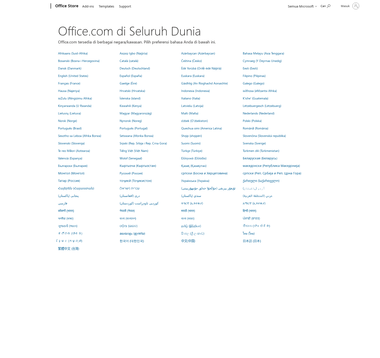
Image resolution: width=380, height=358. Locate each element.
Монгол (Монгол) (71, 173)
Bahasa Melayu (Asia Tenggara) (263, 53)
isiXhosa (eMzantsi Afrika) (260, 90)
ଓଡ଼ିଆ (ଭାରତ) (128, 226)
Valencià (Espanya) (70, 158)
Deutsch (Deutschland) (135, 68)
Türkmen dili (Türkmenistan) (261, 150)
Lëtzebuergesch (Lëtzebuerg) (262, 105)
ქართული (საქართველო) (261, 180)
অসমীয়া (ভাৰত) (65, 218)
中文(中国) (188, 241)
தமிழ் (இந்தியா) (191, 226)
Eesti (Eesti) (250, 68)
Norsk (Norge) (67, 120)
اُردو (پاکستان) (254, 188)
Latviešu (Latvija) (192, 105)
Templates (106, 6)
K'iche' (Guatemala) (255, 98)
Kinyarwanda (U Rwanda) (74, 105)
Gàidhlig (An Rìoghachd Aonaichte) (204, 83)
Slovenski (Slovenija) (71, 143)
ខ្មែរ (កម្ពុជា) (70, 241)
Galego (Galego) (253, 83)
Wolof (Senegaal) (131, 158)
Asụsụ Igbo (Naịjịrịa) (134, 53)
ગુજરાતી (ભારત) (67, 226)
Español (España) (131, 75)
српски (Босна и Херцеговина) (204, 173)
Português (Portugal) (134, 128)
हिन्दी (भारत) (249, 211)
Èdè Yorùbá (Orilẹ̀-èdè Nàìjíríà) (201, 68)
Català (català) (129, 60)
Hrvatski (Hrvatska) (132, 90)
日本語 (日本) (252, 241)
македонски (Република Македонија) (271, 165)
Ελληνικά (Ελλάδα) (193, 158)
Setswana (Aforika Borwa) (136, 135)
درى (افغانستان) (130, 195)
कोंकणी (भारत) (66, 211)
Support (125, 6)
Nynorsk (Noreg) (131, 120)
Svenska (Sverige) (254, 143)
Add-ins (88, 6)
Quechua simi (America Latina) (201, 128)
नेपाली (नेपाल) (127, 210)
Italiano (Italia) (190, 98)
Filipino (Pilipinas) (254, 75)
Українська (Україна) (195, 180)
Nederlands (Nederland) (258, 113)
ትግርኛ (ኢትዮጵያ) (192, 203)
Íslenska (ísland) (130, 98)
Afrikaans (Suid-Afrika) (73, 53)
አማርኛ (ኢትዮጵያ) (254, 203)
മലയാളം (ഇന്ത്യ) (132, 233)
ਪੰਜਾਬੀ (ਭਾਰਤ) (251, 218)
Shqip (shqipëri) (191, 135)
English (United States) (73, 75)
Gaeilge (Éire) (128, 83)
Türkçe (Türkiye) (191, 150)
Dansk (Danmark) (69, 68)
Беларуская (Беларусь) (260, 158)
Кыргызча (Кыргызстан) (138, 165)
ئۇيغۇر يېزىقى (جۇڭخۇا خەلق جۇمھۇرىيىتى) (208, 188)
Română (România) (255, 128)
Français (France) (69, 83)
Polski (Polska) (252, 120)
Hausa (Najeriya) (69, 90)
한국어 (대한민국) (132, 241)
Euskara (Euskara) (193, 75)
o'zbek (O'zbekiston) (194, 120)
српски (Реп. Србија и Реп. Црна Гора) (272, 173)
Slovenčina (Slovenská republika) (264, 135)
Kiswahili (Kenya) (131, 105)
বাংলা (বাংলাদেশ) (128, 218)
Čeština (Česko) (191, 60)
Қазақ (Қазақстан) (193, 165)
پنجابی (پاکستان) (68, 195)
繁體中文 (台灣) (68, 248)
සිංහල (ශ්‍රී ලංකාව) (192, 233)
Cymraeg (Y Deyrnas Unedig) (262, 60)
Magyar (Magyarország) (136, 113)
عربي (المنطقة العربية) (257, 195)
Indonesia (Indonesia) (195, 90)
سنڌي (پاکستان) (191, 195)
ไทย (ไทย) (249, 233)
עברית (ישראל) (129, 188)
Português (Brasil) (70, 128)
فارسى (62, 203)
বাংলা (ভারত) (187, 218)
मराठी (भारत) (188, 210)
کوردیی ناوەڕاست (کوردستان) (139, 203)
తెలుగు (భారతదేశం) (256, 226)
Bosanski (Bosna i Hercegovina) (79, 60)
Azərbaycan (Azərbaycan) (198, 53)
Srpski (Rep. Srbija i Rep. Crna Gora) (143, 143)
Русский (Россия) (131, 173)
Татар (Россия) (69, 180)
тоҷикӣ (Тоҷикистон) (136, 180)
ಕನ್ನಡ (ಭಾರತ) (70, 233)
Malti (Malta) (189, 113)
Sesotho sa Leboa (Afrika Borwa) (79, 135)
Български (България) (73, 165)
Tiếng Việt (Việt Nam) (134, 150)
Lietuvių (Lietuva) (69, 113)
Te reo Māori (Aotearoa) (74, 150)
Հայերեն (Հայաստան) (76, 188)
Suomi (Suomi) (191, 143)
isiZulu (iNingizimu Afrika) (75, 98)
